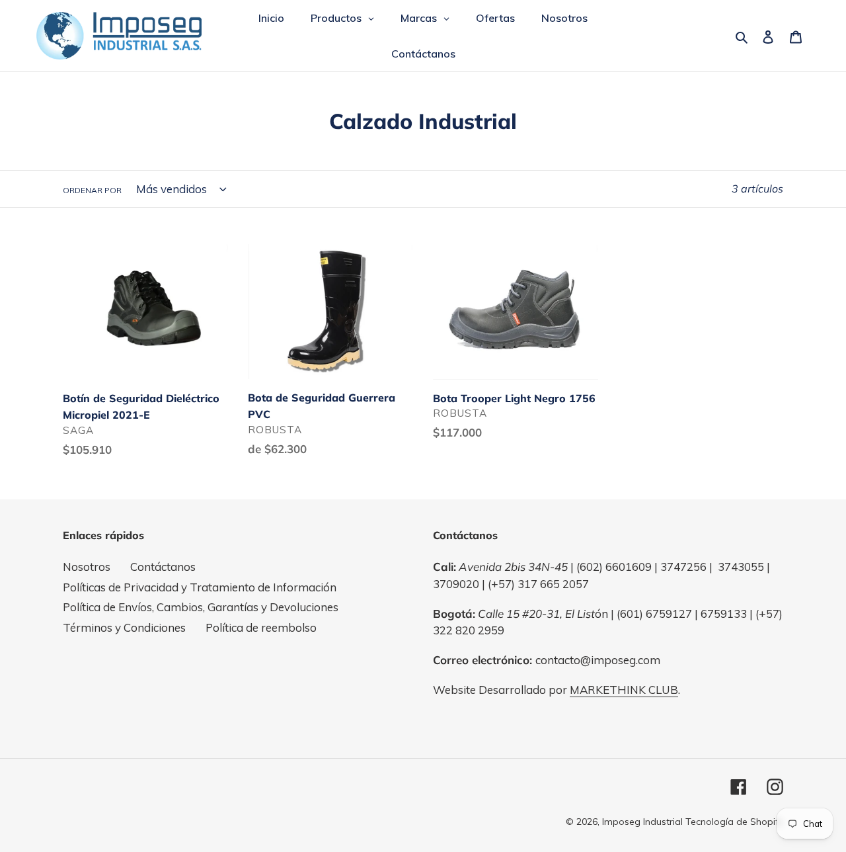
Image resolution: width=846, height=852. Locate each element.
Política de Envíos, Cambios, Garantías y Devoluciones (200, 607)
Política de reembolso (261, 627)
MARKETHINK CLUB (624, 690)
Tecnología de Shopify (734, 822)
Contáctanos (163, 567)
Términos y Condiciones (124, 627)
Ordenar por (92, 190)
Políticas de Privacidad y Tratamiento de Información (199, 587)
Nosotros (86, 567)
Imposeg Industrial (642, 822)
